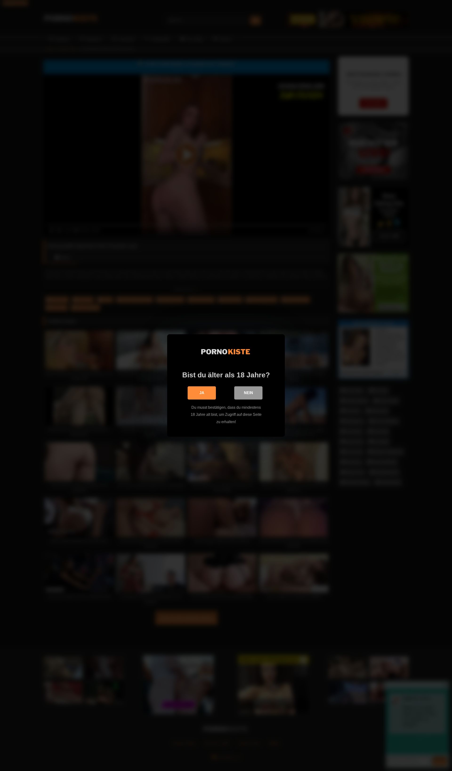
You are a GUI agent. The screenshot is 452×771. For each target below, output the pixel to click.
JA (201, 393)
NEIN (248, 393)
